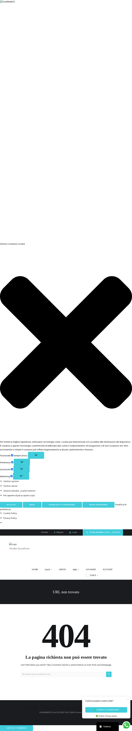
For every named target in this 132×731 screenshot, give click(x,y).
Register (60, 532)
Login (74, 532)
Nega (32, 504)
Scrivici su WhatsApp (108, 710)
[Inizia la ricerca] (109, 674)
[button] (66, 343)
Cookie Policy (10, 513)
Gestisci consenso (16, 728)
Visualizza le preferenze (62, 504)
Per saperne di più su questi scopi (19, 496)
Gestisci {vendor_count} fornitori (19, 491)
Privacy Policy (10, 518)
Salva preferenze (98, 504)
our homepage (104, 665)
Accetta (11, 504)
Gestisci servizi (10, 486)
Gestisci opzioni (11, 481)
